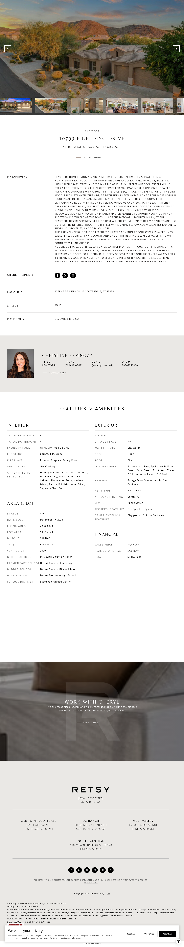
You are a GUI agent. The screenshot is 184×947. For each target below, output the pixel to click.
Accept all (167, 934)
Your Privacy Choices (92, 944)
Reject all (131, 934)
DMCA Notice (91, 883)
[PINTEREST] (111, 870)
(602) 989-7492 (74, 365)
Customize (149, 934)
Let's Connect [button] (92, 722)
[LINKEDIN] (79, 870)
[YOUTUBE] (103, 870)
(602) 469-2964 (90, 802)
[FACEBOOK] (71, 870)
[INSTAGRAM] (95, 870)
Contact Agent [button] (92, 157)
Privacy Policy (97, 893)
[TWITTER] (87, 870)
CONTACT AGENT (58, 372)
